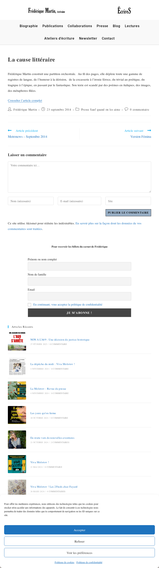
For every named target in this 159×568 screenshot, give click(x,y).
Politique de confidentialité (89, 562)
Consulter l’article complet (25, 100)
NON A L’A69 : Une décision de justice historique (60, 339)
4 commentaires (56, 491)
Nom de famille (37, 274)
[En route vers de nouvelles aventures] (17, 439)
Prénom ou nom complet (42, 259)
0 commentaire (139, 109)
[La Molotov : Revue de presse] (17, 390)
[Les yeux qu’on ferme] (17, 415)
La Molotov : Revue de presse (48, 388)
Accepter (79, 530)
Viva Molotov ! (39, 462)
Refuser (79, 541)
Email (31, 289)
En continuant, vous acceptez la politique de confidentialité (67, 304)
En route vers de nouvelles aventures (52, 438)
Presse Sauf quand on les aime (100, 109)
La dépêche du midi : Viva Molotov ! (52, 364)
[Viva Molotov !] (17, 464)
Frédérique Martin (25, 109)
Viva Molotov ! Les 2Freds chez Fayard (54, 486)
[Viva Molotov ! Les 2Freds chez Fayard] (17, 489)
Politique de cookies (64, 562)
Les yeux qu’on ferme (43, 413)
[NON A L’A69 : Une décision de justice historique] (17, 341)
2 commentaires (60, 442)
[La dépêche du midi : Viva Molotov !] (17, 366)
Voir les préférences (79, 553)
